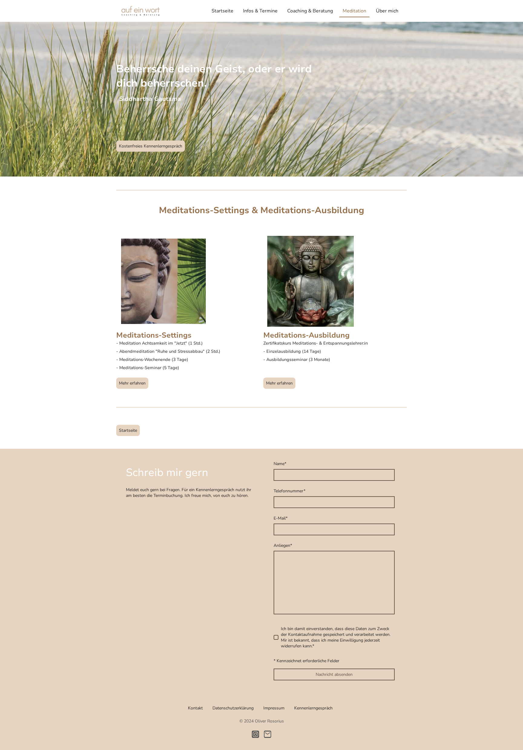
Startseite (128, 430)
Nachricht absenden (334, 674)
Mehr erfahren (132, 383)
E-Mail (281, 518)
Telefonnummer (289, 491)
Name (280, 464)
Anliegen (283, 545)
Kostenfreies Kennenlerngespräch (150, 146)
